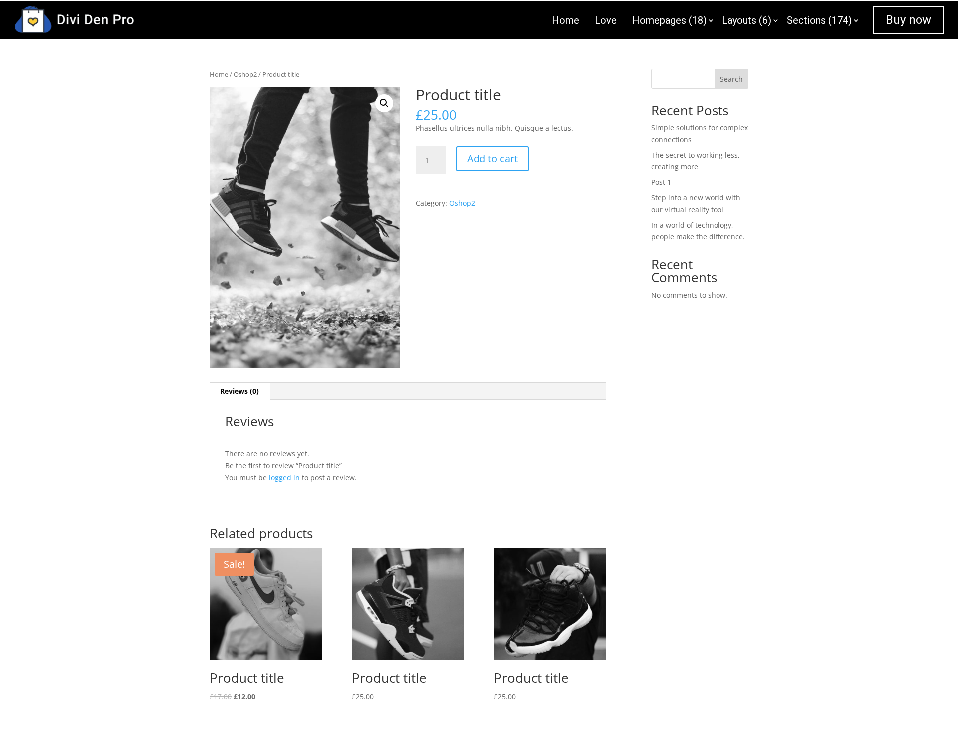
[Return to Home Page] (74, 18)
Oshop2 (245, 74)
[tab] (239, 391)
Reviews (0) (239, 391)
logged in (284, 477)
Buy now (908, 20)
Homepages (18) (669, 20)
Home (565, 20)
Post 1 (661, 182)
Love (606, 20)
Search (731, 79)
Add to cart (492, 158)
